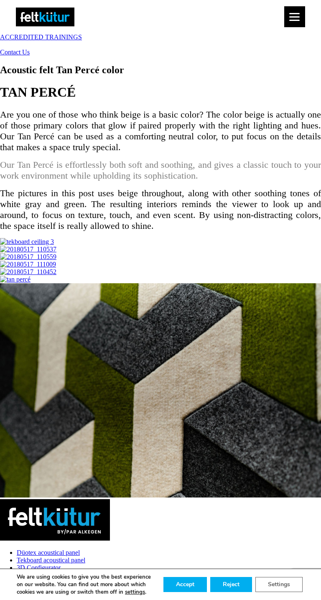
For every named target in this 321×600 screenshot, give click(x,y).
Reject (231, 584)
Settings (279, 584)
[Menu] (294, 16)
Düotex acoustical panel (48, 552)
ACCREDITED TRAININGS (41, 37)
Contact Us (15, 52)
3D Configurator (39, 567)
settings (135, 592)
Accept (185, 584)
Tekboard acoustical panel (51, 560)
